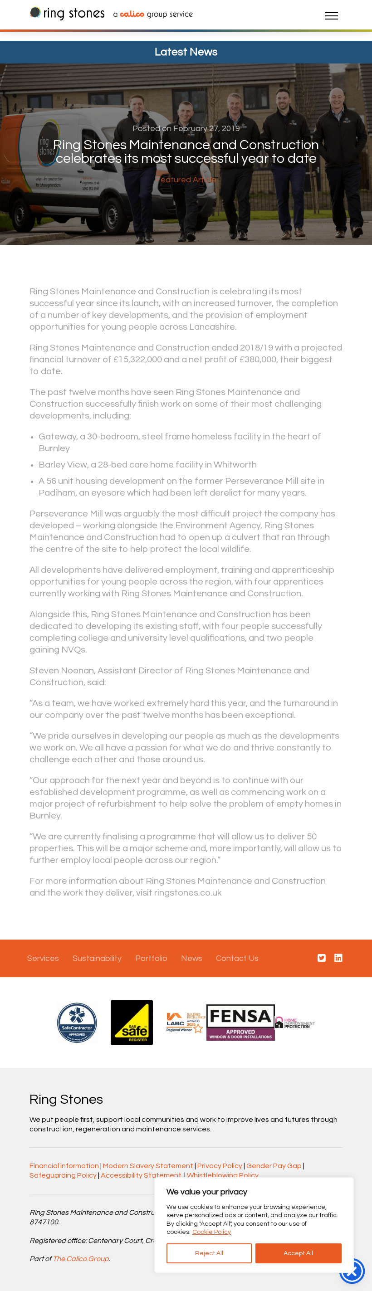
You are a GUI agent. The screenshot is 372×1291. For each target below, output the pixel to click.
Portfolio (151, 958)
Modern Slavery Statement (148, 1165)
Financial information (64, 1165)
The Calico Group (81, 1258)
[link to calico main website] (148, 15)
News (191, 958)
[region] (254, 1225)
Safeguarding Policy (63, 1175)
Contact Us (237, 958)
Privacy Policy (219, 1165)
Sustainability (97, 958)
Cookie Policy (211, 1232)
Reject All (209, 1253)
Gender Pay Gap (274, 1165)
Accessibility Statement (141, 1175)
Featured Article (186, 179)
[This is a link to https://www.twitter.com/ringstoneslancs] (322, 958)
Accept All (298, 1253)
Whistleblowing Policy (223, 1175)
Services (43, 958)
